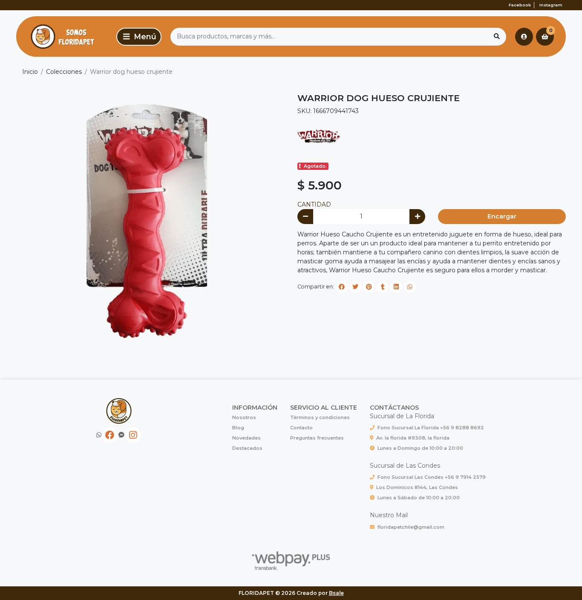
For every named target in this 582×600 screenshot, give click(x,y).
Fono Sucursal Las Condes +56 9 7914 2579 (431, 477)
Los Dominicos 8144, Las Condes (417, 487)
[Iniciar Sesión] (524, 37)
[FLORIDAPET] (64, 36)
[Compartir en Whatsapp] (410, 287)
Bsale (336, 593)
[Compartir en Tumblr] (383, 287)
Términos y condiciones (320, 417)
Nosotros (244, 417)
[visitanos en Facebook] (110, 435)
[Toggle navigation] (138, 37)
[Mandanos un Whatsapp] (98, 435)
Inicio (30, 72)
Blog (238, 428)
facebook (520, 5)
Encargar (501, 216)
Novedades (246, 438)
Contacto (301, 428)
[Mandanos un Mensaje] (121, 435)
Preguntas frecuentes (317, 438)
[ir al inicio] (119, 411)
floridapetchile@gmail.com (410, 527)
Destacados (247, 448)
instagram (550, 5)
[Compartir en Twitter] (355, 287)
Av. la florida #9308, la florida (412, 438)
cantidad (314, 204)
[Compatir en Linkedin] (396, 287)
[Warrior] (318, 136)
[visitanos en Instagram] (133, 435)
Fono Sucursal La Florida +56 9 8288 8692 (430, 428)
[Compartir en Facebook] (342, 287)
